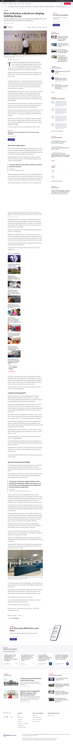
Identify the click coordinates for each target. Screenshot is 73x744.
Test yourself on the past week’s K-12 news (61, 678)
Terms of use (31, 739)
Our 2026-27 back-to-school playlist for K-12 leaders (63, 45)
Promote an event (58, 181)
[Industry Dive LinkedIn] (4, 717)
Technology (41, 6)
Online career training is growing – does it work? (60, 148)
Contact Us (20, 719)
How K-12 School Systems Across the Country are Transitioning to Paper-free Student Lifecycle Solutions (60, 192)
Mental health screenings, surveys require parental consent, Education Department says (63, 58)
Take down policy (37, 739)
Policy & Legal (10, 6)
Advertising (35, 715)
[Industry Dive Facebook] (7, 717)
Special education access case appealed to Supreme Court (63, 51)
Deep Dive (11, 3)
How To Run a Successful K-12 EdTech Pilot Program (58, 142)
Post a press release (59, 130)
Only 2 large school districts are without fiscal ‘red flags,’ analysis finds (63, 38)
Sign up (11, 139)
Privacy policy (25, 739)
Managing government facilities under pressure (61, 79)
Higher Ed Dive (51, 715)
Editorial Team (20, 717)
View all (52, 92)
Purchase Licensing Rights (23, 723)
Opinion (15, 3)
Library (19, 3)
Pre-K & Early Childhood (60, 6)
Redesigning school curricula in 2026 (62, 72)
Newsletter (20, 721)
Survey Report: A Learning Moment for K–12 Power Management (61, 87)
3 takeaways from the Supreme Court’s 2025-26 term (30, 679)
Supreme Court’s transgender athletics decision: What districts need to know (30, 693)
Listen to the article (15, 59)
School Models (35, 6)
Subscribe (68, 3)
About (19, 715)
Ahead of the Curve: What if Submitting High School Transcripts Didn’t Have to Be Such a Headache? (60, 155)
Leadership (17, 6)
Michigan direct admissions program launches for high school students (62, 685)
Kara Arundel (9, 26)
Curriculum (22, 6)
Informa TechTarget (42, 734)
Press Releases (28, 3)
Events (22, 3)
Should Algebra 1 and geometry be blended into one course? (61, 700)
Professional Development (50, 6)
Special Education (28, 6)
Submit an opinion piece (37, 719)
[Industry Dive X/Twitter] (9, 717)
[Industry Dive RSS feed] (12, 717)
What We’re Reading (22, 727)
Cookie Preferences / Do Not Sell (48, 739)
